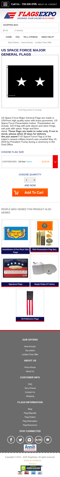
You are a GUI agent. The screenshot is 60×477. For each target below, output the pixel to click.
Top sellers (30, 350)
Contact (52, 4)
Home (9, 37)
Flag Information (30, 421)
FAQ (18, 37)
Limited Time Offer (30, 354)
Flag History (30, 417)
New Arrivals (30, 346)
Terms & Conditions (32, 460)
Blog (30, 409)
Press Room (30, 367)
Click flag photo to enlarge (30, 110)
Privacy (32, 464)
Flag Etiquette (30, 413)
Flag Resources (30, 425)
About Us (42, 4)
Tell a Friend (30, 37)
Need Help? (48, 37)
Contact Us (30, 392)
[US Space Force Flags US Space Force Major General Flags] (30, 81)
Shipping (30, 396)
